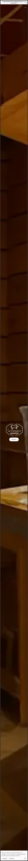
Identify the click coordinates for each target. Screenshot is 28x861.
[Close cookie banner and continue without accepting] (25, 859)
